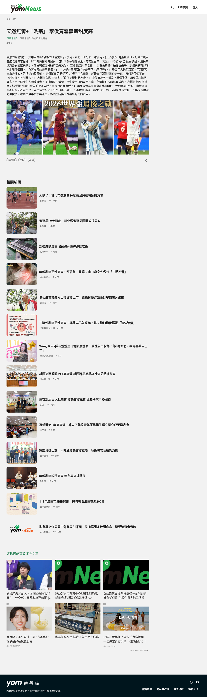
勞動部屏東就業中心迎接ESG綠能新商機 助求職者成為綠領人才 (76, 596)
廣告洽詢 (179, 689)
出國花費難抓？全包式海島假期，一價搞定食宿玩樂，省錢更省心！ (125, 639)
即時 (14, 19)
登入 (195, 7)
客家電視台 (12, 38)
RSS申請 (182, 7)
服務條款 (147, 689)
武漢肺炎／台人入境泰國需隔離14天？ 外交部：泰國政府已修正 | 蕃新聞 (28, 596)
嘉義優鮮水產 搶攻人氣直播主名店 (77, 637)
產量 (31, 160)
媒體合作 (193, 689)
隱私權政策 (163, 689)
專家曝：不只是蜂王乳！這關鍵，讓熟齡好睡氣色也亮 (28, 639)
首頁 (8, 19)
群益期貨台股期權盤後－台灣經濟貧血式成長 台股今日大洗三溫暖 (125, 596)
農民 (22, 160)
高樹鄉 (11, 160)
